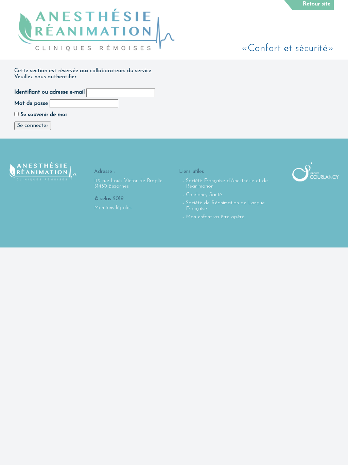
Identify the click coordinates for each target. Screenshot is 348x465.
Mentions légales (113, 207)
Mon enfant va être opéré (215, 217)
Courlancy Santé (204, 194)
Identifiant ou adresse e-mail (49, 92)
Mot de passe (31, 103)
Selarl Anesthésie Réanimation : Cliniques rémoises (96, 30)
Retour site (316, 4)
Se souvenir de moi (43, 114)
